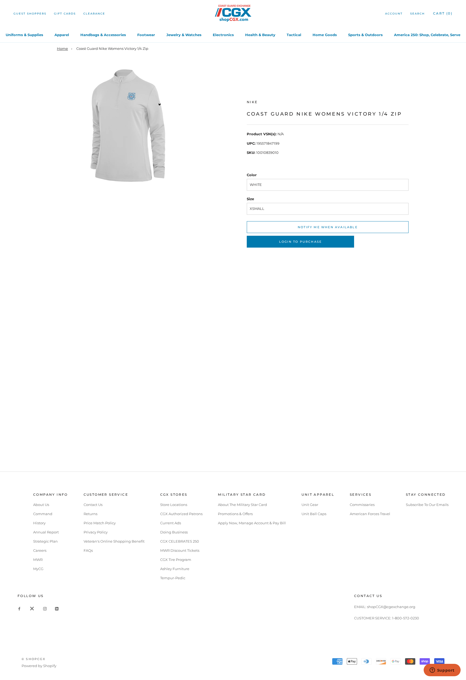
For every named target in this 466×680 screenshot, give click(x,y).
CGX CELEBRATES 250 (179, 541)
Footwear (146, 35)
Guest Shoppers (29, 13)
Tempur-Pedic (172, 578)
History (39, 523)
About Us (41, 504)
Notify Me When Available (328, 227)
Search (417, 13)
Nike (252, 102)
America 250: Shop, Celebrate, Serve (427, 35)
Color (252, 175)
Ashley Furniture (174, 569)
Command (42, 514)
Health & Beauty (260, 35)
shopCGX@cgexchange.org (391, 607)
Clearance (94, 13)
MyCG (38, 569)
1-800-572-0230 (405, 618)
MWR (38, 559)
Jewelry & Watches (183, 35)
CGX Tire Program (175, 559)
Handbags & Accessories (103, 35)
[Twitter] (32, 608)
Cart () (443, 13)
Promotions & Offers (235, 514)
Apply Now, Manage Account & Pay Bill (252, 523)
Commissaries (362, 504)
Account (394, 13)
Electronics (223, 35)
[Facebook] (19, 608)
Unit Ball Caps (313, 514)
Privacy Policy (96, 532)
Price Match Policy (100, 523)
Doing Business (174, 532)
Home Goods (325, 35)
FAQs (88, 550)
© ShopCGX (33, 659)
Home (62, 48)
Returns (90, 514)
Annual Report (46, 532)
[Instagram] (45, 608)
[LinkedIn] (57, 608)
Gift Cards (65, 13)
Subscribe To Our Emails (427, 504)
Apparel (61, 35)
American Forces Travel (370, 514)
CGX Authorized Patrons (181, 514)
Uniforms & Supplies (24, 35)
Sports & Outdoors (365, 35)
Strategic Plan (45, 541)
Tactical (294, 35)
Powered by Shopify (39, 666)
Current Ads (170, 523)
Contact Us (93, 504)
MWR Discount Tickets (179, 550)
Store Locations (173, 504)
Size (250, 199)
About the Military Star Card (242, 504)
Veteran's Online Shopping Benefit (114, 541)
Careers (39, 550)
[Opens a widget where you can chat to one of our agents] (442, 670)
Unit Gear (309, 504)
